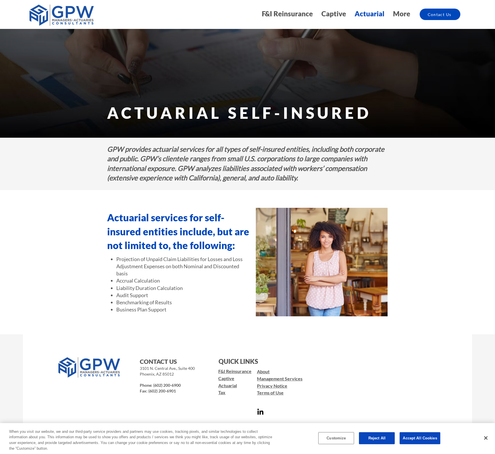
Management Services (279, 378)
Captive (226, 378)
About (263, 371)
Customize (336, 438)
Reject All (377, 438)
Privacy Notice (272, 385)
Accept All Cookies (420, 438)
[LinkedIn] (260, 412)
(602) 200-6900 (167, 385)
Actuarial (227, 385)
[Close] (486, 438)
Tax (221, 392)
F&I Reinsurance (235, 371)
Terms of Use (270, 392)
